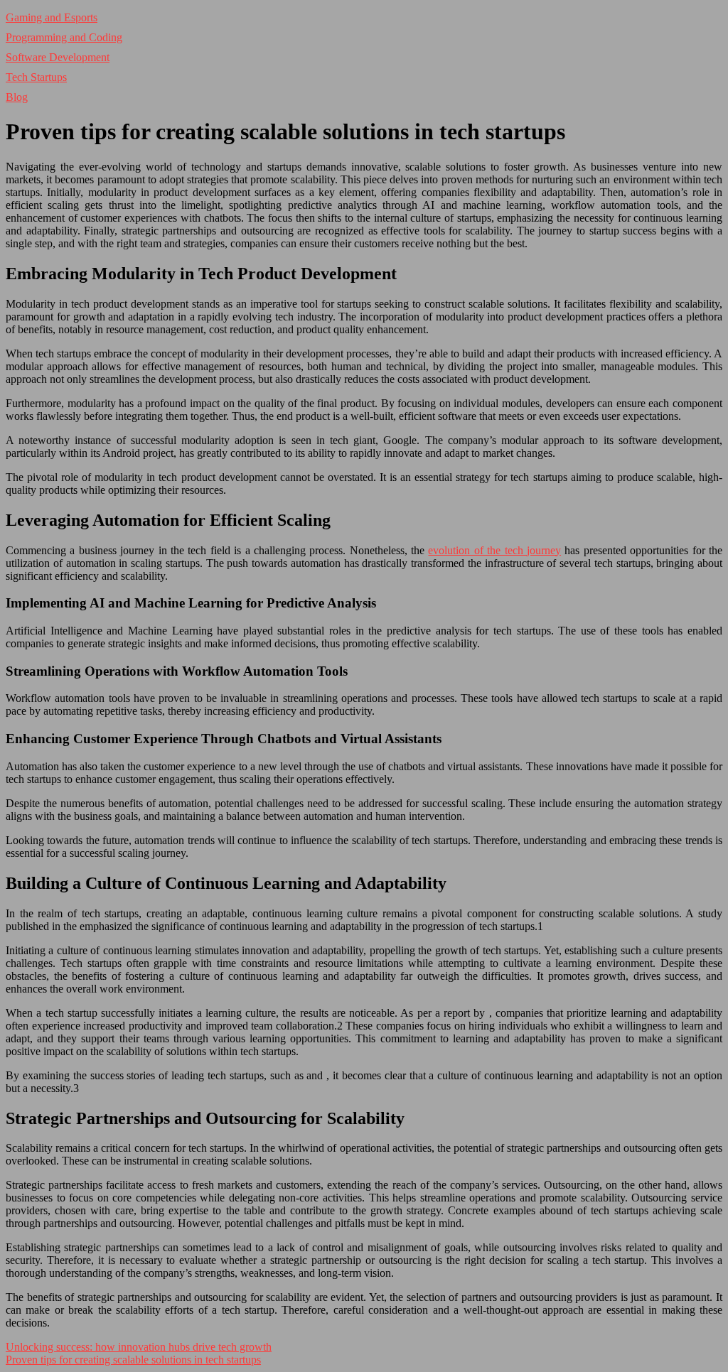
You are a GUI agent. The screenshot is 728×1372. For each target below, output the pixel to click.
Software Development (57, 57)
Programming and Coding (64, 37)
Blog (17, 97)
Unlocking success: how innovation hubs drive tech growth (139, 1347)
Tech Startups (36, 77)
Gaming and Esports (51, 17)
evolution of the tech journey (494, 550)
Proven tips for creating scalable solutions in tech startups (133, 1360)
